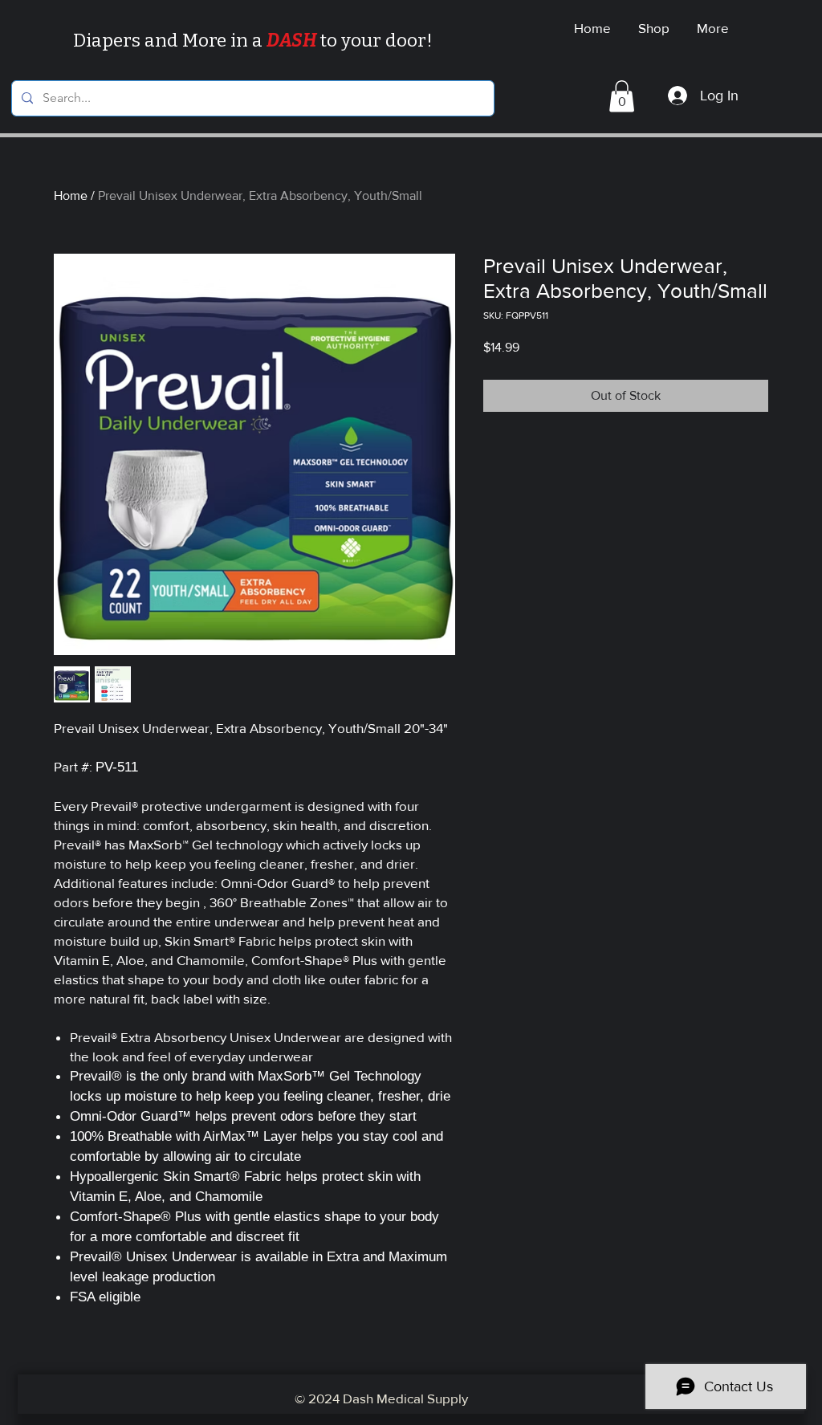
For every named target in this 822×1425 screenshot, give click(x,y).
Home (70, 195)
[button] (621, 96)
